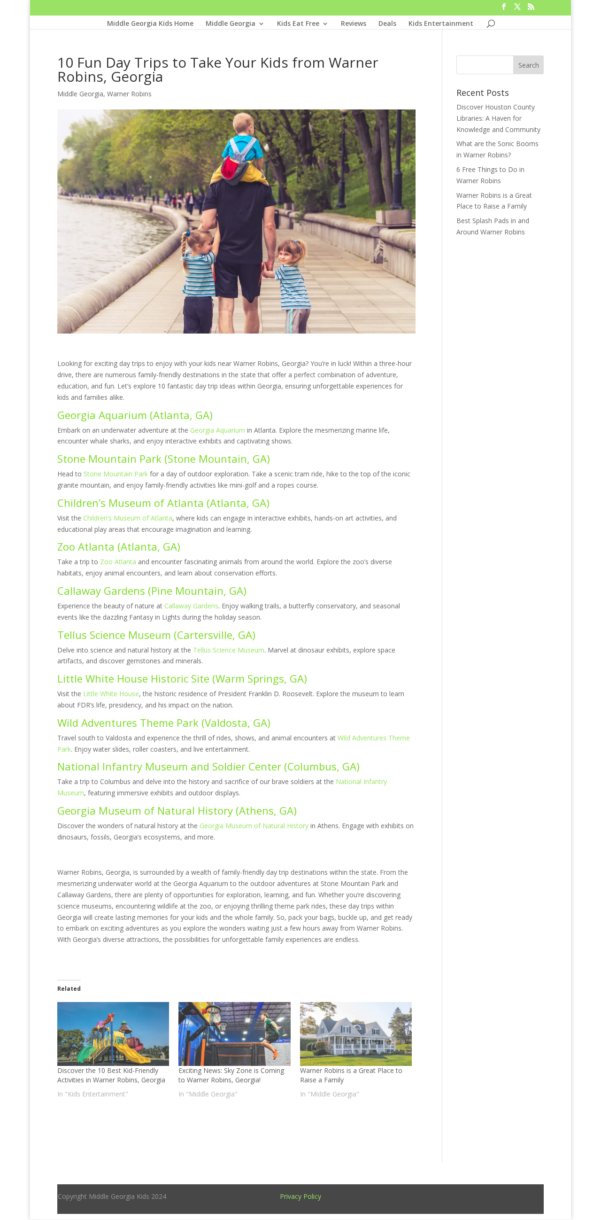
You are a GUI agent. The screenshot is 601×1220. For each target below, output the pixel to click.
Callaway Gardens (191, 605)
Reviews (353, 24)
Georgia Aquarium (217, 430)
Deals (387, 24)
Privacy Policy (300, 1196)
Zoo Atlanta (118, 561)
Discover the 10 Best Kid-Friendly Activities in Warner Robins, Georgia (111, 1075)
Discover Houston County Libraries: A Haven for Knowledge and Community (498, 118)
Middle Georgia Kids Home (150, 24)
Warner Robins (129, 93)
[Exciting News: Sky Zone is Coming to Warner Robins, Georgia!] (234, 1034)
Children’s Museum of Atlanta (127, 517)
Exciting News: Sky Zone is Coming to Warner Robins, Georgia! (231, 1075)
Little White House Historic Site (133, 678)
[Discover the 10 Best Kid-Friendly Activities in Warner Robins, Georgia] (113, 1034)
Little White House (111, 693)
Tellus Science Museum (228, 649)
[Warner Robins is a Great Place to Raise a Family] (356, 1034)
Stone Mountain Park (116, 473)
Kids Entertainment (440, 24)
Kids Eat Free (298, 24)
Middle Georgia (230, 24)
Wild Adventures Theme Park (128, 722)
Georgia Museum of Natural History (254, 825)
